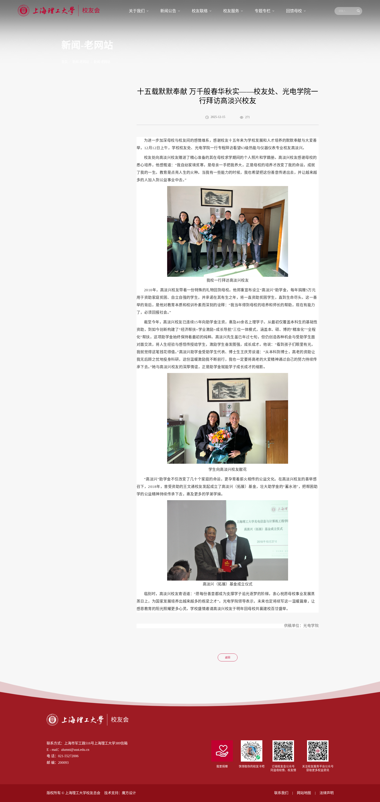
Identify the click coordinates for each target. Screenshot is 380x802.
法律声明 (327, 793)
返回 (227, 657)
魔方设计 (129, 793)
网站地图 (304, 793)
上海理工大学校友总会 (82, 793)
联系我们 (281, 793)
